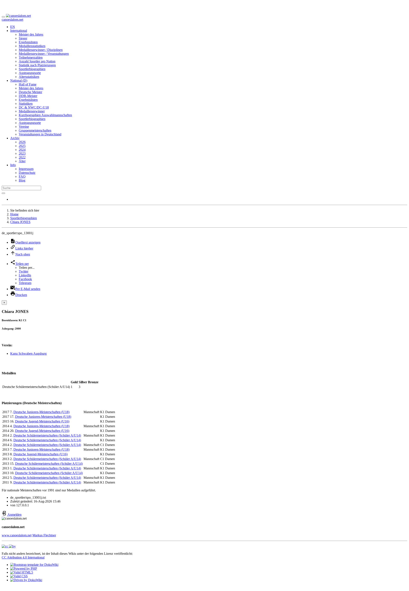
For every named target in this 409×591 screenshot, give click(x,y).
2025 (22, 146)
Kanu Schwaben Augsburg (28, 353)
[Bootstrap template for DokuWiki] (34, 564)
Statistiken (26, 103)
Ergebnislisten (28, 42)
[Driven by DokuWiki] (26, 580)
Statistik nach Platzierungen (37, 65)
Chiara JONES (20, 222)
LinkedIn (25, 275)
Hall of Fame (27, 84)
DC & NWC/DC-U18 (34, 107)
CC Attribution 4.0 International (23, 557)
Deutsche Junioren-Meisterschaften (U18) (41, 412)
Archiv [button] (15, 138)
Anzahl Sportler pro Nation (37, 61)
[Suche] (3, 193)
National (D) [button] (18, 80)
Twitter (23, 271)
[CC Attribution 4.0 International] (9, 546)
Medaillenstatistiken (32, 46)
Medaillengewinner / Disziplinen (41, 50)
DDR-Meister (28, 96)
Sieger (23, 38)
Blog (22, 180)
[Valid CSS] (19, 576)
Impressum (26, 169)
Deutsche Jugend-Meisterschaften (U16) (42, 421)
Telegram (25, 283)
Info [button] (13, 165)
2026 (22, 142)
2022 (22, 157)
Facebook (25, 279)
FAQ (22, 176)
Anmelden (14, 514)
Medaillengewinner (32, 111)
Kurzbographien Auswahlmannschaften (45, 115)
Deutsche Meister (30, 92)
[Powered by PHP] (23, 568)
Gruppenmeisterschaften (35, 130)
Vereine (24, 126)
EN (12, 27)
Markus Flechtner (44, 535)
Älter (22, 161)
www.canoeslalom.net (17, 535)
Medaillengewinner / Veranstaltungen (44, 53)
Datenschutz (27, 172)
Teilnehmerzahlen (31, 57)
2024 (22, 149)
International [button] (18, 30)
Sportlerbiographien (32, 69)
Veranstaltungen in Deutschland (40, 134)
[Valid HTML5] (21, 572)
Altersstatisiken (29, 76)
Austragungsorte (30, 73)
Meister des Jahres (31, 34)
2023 (22, 153)
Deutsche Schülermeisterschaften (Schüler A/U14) (47, 435)
